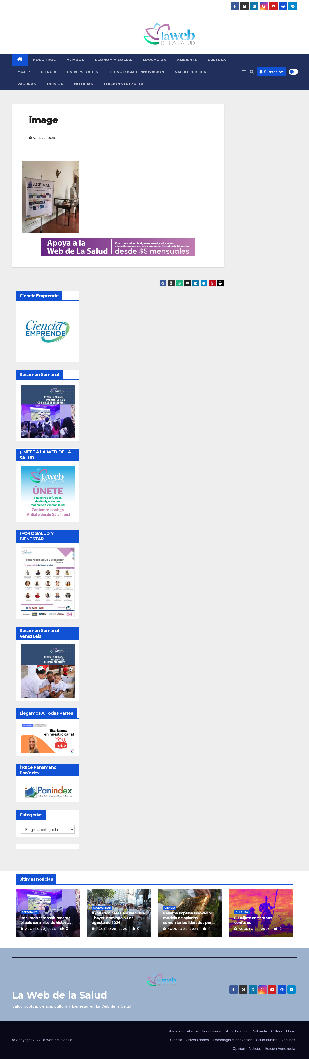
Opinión (55, 84)
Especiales (29, 912)
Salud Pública (190, 72)
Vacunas (26, 84)
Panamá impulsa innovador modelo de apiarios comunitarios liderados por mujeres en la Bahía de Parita (188, 920)
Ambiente (187, 60)
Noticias (83, 84)
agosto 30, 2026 (41, 929)
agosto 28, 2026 (112, 929)
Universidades (82, 72)
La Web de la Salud (59, 995)
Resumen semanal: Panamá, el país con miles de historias (46, 920)
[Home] (20, 60)
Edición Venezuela (124, 84)
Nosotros (44, 60)
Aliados (75, 60)
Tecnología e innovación (136, 72)
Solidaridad (102, 907)
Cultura (217, 60)
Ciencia (48, 72)
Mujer (23, 72)
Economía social (113, 60)
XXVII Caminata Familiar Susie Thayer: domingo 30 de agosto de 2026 (118, 918)
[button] (252, 71)
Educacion (155, 60)
